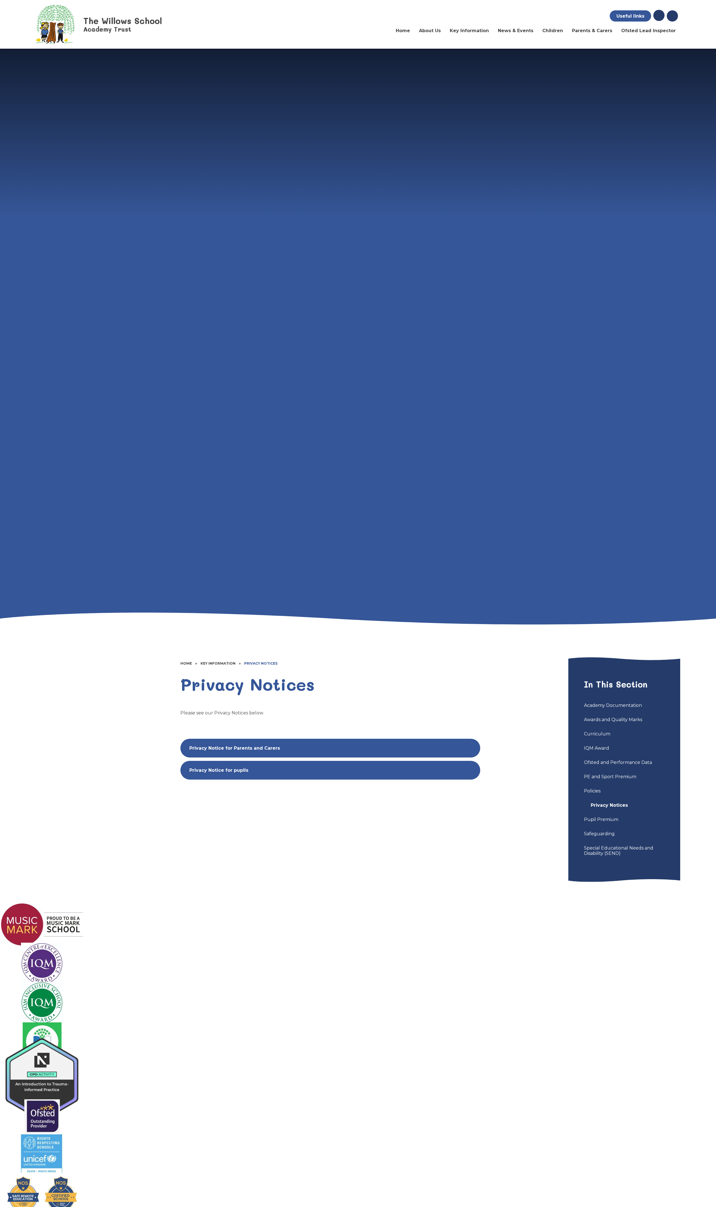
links (630, 16)
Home (186, 663)
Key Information (218, 663)
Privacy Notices (260, 663)
